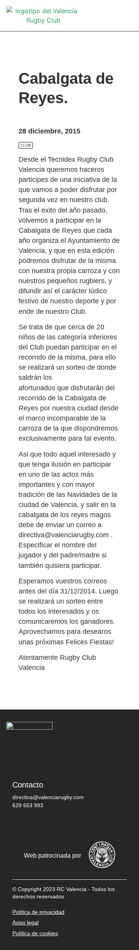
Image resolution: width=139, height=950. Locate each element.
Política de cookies (35, 933)
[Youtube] (91, 825)
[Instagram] (68, 825)
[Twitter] (45, 825)
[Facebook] (22, 825)
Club (25, 145)
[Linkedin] (114, 825)
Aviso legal (25, 922)
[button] (127, 15)
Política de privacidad (38, 912)
